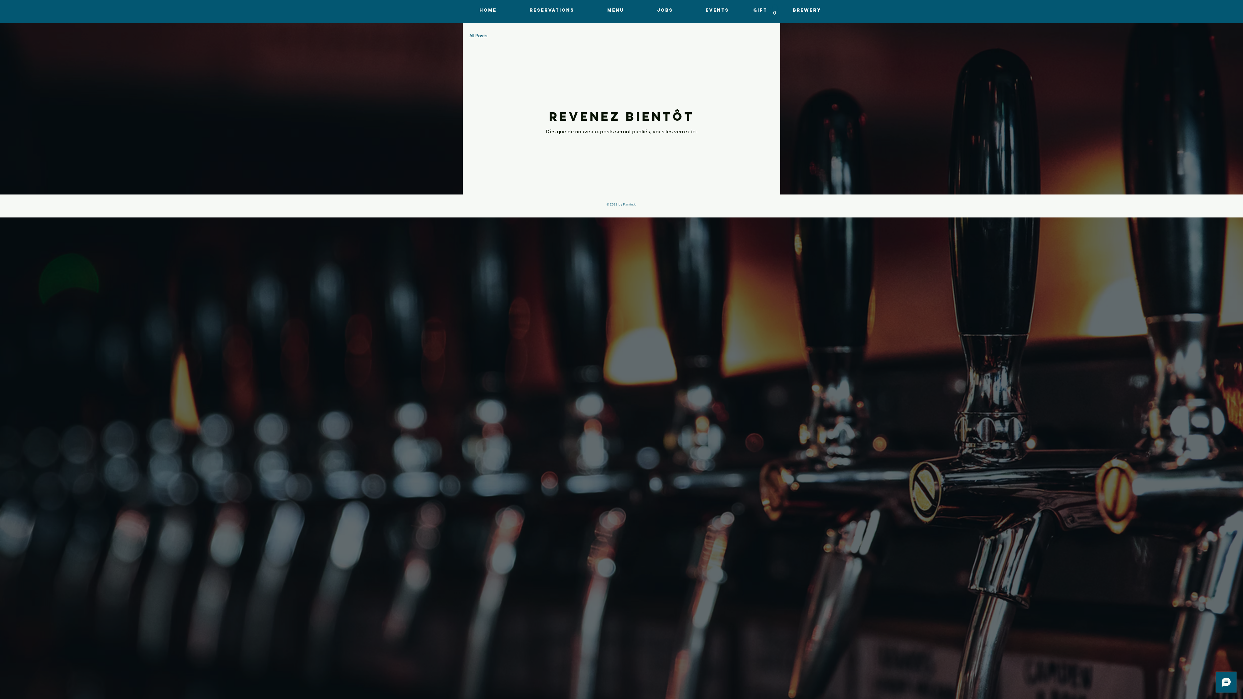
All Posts (478, 36)
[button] (616, 10)
